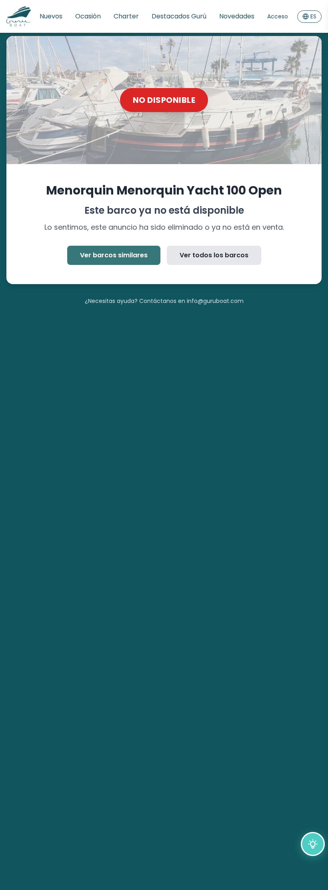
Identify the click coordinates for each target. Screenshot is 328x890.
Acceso (277, 16)
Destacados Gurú (179, 16)
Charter (126, 16)
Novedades (236, 16)
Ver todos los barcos (214, 255)
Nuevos (51, 16)
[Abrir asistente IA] (313, 844)
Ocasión (88, 16)
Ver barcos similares (114, 255)
